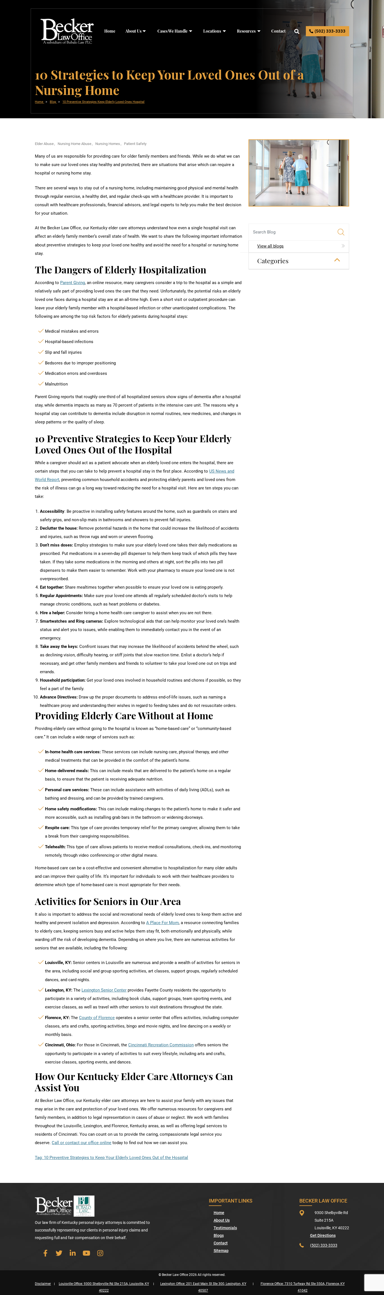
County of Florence (97, 1017)
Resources (246, 31)
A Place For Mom (162, 922)
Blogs (219, 1235)
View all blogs (270, 246)
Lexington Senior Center (104, 990)
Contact (278, 31)
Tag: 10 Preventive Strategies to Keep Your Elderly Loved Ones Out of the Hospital (111, 1157)
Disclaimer (43, 1284)
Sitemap (221, 1250)
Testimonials (225, 1228)
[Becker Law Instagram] (100, 1253)
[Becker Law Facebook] (45, 1253)
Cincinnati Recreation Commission (161, 1044)
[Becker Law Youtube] (86, 1253)
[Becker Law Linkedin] (72, 1253)
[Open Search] (297, 31)
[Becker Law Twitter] (59, 1253)
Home (109, 31)
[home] (67, 30)
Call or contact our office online (81, 1142)
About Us (133, 31)
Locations (212, 31)
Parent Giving (72, 282)
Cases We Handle (172, 31)
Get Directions (323, 1235)
